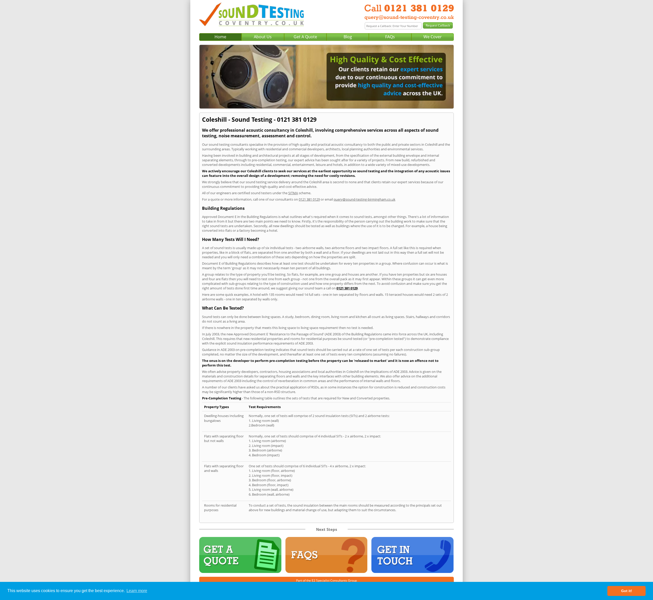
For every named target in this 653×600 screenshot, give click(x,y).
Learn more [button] (137, 591)
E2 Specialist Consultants (329, 580)
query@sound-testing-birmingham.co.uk (364, 199)
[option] (326, 77)
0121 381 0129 (309, 199)
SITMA (293, 193)
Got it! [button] (626, 591)
